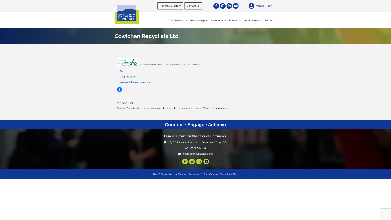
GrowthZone (232, 174)
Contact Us (193, 5)
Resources (217, 20)
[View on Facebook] (119, 91)
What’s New (250, 20)
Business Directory (170, 5)
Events (233, 20)
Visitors (268, 20)
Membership (197, 20)
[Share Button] (143, 59)
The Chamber (176, 20)
